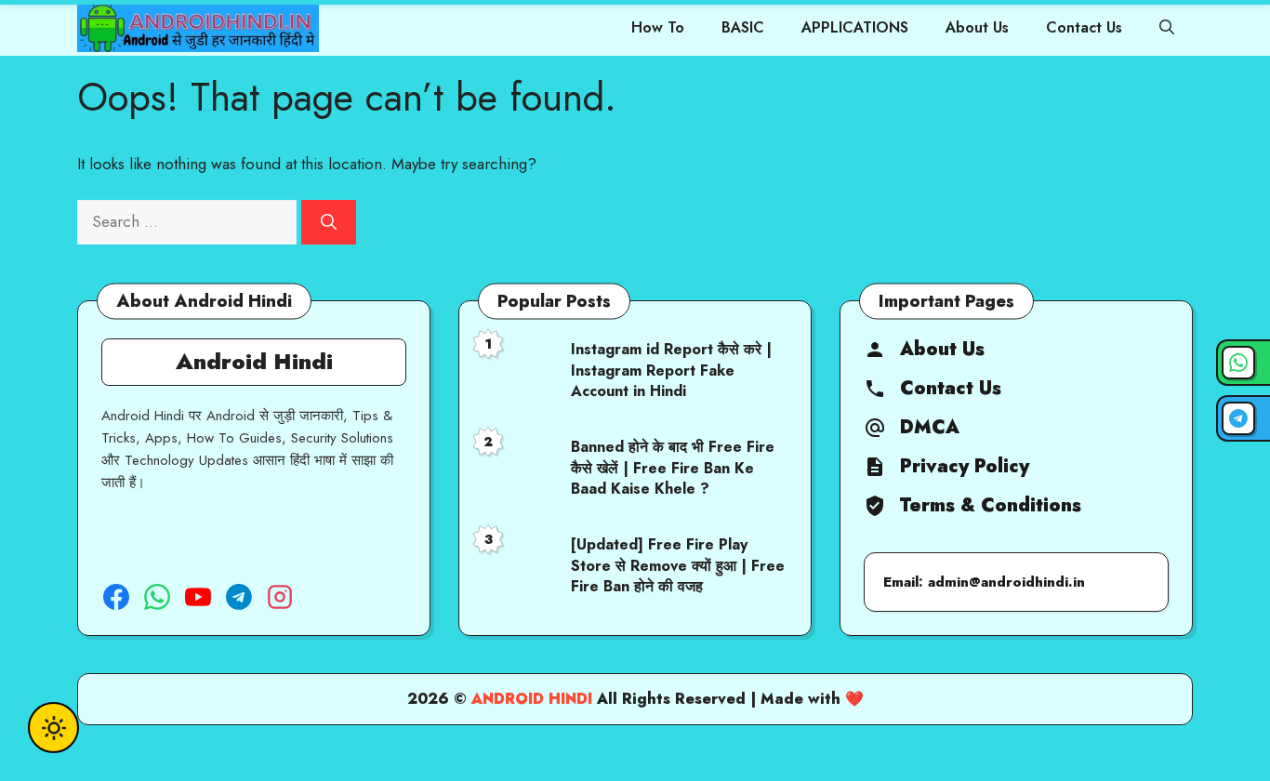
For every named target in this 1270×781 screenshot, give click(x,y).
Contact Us (1084, 27)
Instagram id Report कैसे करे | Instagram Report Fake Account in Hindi (671, 370)
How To (657, 27)
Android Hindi (531, 698)
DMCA (929, 428)
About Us (977, 27)
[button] (1167, 28)
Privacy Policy (964, 467)
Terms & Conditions (990, 506)
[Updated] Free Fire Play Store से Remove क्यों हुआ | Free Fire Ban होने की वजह (678, 565)
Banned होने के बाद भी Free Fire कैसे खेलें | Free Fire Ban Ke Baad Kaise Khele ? (672, 467)
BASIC (742, 27)
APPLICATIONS (854, 27)
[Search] (328, 222)
